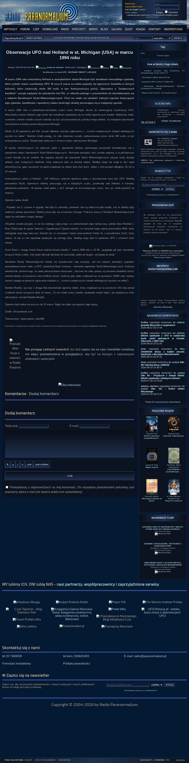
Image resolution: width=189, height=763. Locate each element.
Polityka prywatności (76, 663)
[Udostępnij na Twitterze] (114, 67)
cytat (29, 464)
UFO (143, 53)
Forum (25, 29)
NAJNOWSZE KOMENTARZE (163, 315)
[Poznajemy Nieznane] (117, 626)
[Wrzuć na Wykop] (104, 67)
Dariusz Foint (152, 436)
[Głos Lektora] (27, 626)
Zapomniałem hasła (133, 7)
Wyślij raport (70, 67)
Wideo (93, 29)
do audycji (163, 363)
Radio (65, 29)
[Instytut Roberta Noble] (72, 602)
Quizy (129, 29)
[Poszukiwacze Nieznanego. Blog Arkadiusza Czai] (117, 618)
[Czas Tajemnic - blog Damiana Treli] (26, 611)
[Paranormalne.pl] (72, 626)
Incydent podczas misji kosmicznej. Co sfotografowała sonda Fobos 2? (163, 72)
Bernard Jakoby (152, 498)
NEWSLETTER (163, 171)
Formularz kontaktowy (16, 663)
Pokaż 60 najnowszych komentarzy (163, 402)
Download (50, 29)
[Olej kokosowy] (69, 385)
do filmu (163, 352)
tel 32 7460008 (12, 656)
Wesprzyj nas (173, 29)
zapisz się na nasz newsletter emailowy (108, 349)
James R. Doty (152, 466)
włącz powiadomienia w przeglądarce (57, 354)
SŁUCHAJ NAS (163, 103)
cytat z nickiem (41, 464)
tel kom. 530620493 (76, 656)
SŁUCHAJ (148, 122)
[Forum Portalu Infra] (27, 619)
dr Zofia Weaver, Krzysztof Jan (173, 498)
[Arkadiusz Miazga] (26, 602)
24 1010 (155, 760)
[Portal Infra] (117, 609)
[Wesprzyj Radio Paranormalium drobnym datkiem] (163, 296)
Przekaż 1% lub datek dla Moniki (87, 38)
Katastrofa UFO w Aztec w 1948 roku (157, 82)
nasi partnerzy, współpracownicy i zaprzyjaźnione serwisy (108, 584)
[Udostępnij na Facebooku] (93, 67)
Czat (36, 29)
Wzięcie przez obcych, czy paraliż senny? (159, 93)
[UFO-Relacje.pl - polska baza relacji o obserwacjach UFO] (162, 615)
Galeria (116, 29)
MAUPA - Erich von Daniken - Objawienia (48, 760)
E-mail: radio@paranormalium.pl (145, 656)
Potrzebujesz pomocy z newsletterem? (163, 195)
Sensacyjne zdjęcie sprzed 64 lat (156, 77)
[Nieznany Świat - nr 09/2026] (162, 246)
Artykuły (10, 29)
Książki (140, 29)
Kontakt (155, 29)
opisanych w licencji (98, 326)
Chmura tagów (163, 56)
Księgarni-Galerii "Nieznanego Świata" (169, 256)
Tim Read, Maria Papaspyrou (174, 468)
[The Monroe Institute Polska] (162, 602)
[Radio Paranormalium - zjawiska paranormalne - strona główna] (42, 23)
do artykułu (163, 323)
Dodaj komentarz (44, 393)
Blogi (104, 29)
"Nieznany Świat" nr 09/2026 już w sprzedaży (162, 251)
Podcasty (79, 29)
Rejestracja (130, 4)
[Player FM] (117, 602)
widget (174, 139)
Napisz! (142, 9)
